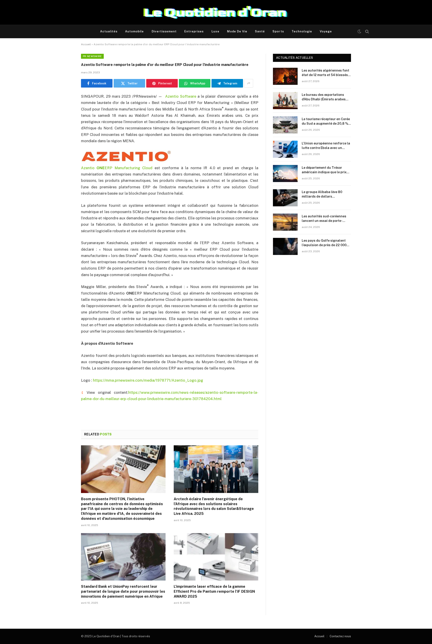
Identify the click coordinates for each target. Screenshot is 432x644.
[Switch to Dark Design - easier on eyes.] (359, 31)
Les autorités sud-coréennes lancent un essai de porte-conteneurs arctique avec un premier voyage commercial (324, 218)
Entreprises (194, 31)
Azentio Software (180, 96)
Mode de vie (237, 31)
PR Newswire (92, 56)
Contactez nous (340, 636)
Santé (260, 31)
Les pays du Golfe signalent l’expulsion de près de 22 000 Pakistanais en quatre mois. (324, 243)
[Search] (366, 32)
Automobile (134, 31)
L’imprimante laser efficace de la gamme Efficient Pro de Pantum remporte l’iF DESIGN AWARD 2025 (214, 591)
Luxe (215, 31)
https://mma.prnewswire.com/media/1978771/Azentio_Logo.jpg (148, 380)
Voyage (326, 31)
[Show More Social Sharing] (248, 83)
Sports (278, 31)
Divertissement (164, 31)
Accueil (86, 44)
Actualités (108, 31)
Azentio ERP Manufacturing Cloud (116, 168)
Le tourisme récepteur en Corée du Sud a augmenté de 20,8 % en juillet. (326, 121)
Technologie (302, 31)
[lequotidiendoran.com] (216, 12)
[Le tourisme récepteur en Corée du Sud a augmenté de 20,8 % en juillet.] (285, 124)
